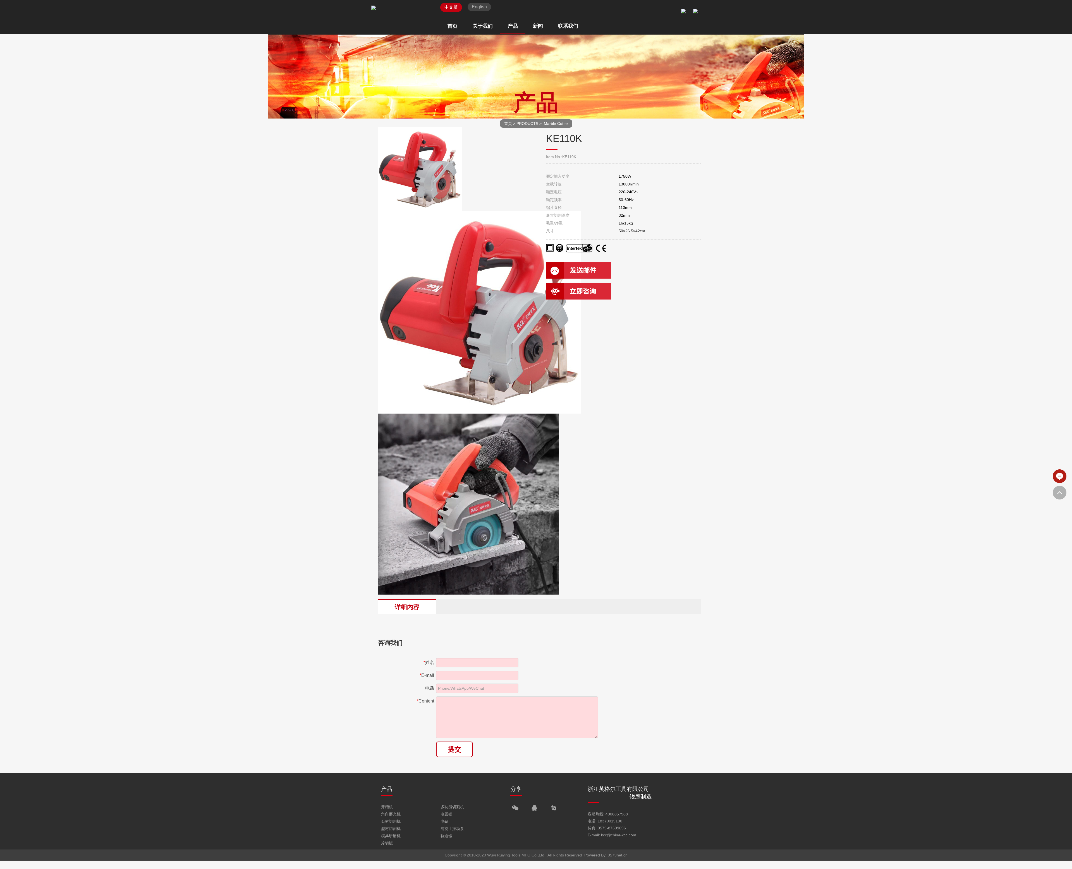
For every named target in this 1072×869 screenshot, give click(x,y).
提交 (454, 749)
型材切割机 (391, 828)
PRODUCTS (527, 123)
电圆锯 (446, 814)
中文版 (451, 7)
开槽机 (387, 807)
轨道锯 (446, 836)
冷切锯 (387, 843)
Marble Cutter (556, 123)
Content (425, 701)
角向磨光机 (391, 814)
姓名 (428, 662)
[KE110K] (479, 411)
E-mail (427, 675)
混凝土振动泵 (452, 828)
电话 (429, 688)
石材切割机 (391, 821)
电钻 (444, 821)
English (479, 6)
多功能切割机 (452, 807)
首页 (508, 123)
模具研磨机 (391, 836)
